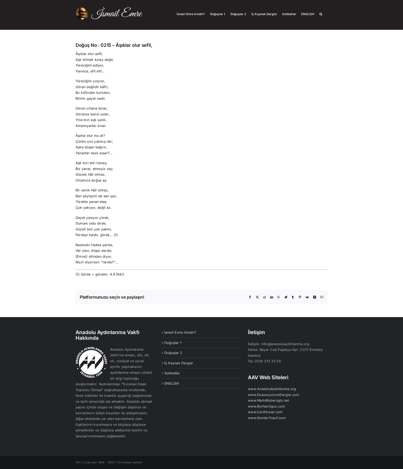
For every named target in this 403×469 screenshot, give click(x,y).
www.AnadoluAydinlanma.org (272, 389)
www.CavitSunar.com (265, 412)
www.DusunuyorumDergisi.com (273, 395)
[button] (320, 13)
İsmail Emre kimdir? (180, 332)
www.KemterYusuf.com (267, 418)
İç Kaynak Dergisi (178, 363)
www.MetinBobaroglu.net (268, 400)
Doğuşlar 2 (173, 353)
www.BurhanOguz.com (266, 406)
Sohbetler (172, 373)
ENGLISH (171, 383)
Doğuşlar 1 (173, 343)
